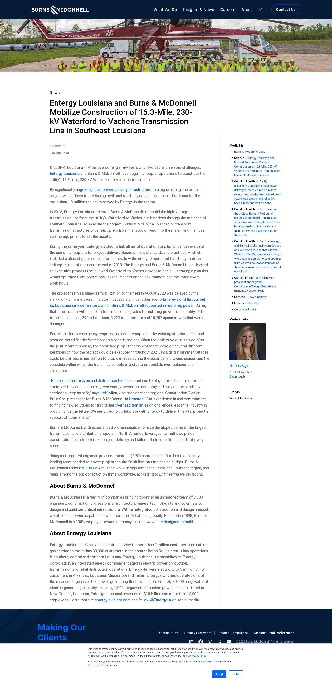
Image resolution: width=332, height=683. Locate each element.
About (247, 9)
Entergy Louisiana (65, 173)
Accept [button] (219, 674)
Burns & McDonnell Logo (249, 151)
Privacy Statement (198, 633)
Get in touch (237, 376)
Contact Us (286, 9)
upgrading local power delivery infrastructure (113, 189)
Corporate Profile (245, 309)
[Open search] (261, 10)
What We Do (165, 9)
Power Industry (257, 297)
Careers (227, 9)
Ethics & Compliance (233, 633)
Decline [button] (236, 674)
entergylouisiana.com (113, 600)
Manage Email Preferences (274, 633)
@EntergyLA (160, 600)
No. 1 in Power (91, 468)
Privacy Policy (198, 656)
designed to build (178, 521)
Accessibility (168, 633)
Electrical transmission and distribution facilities (92, 380)
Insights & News (198, 9)
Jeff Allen (108, 393)
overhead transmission (134, 405)
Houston (136, 399)
